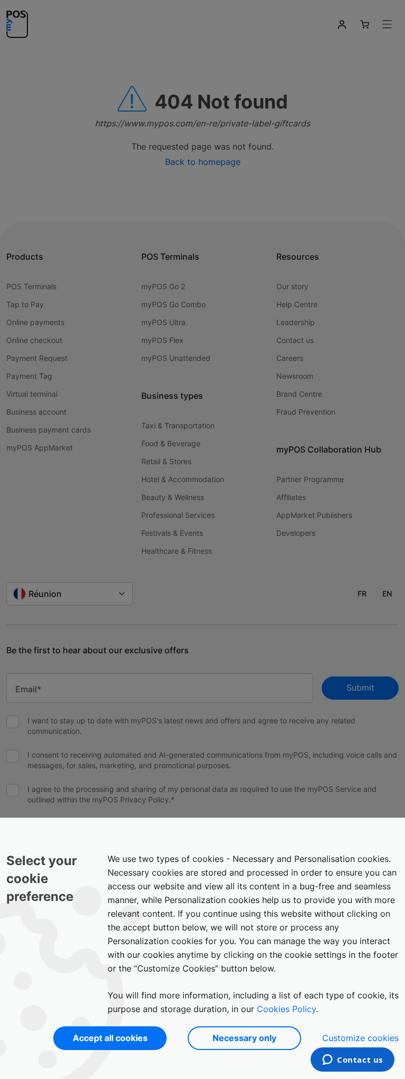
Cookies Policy (286, 1009)
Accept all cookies (110, 1038)
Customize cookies (360, 1038)
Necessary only (244, 1038)
